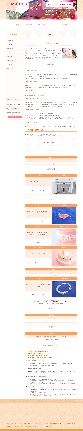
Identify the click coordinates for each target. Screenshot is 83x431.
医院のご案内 (41, 24)
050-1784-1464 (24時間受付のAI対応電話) (60, 4)
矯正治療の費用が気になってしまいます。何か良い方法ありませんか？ (44, 357)
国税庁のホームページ (34, 392)
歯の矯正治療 (10, 40)
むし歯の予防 (10, 44)
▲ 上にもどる (78, 401)
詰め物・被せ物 (10, 56)
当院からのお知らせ (38, 426)
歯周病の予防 (10, 48)
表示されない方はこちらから (14, 100)
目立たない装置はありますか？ (35, 353)
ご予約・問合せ (15, 117)
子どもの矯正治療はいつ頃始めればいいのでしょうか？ (41, 351)
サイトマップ (48, 426)
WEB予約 (65, 24)
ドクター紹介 (30, 24)
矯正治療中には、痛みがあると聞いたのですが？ (39, 355)
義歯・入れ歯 (10, 60)
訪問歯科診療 (10, 68)
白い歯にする (10, 52)
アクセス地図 (53, 24)
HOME (18, 24)
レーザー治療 (10, 64)
